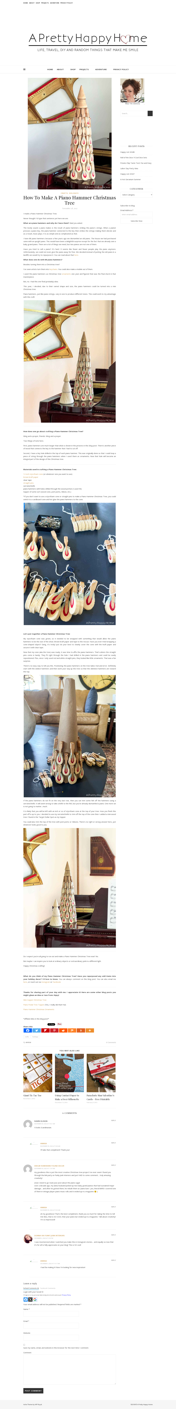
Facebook (57, 982)
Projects (45, 3)
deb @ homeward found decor (49, 1166)
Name (26, 1309)
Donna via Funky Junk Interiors (49, 1235)
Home (25, 3)
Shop (38, 3)
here (76, 255)
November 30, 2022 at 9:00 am (50, 1146)
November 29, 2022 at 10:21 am (44, 1124)
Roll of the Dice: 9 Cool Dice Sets (133, 157)
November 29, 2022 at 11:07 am (44, 1168)
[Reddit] (63, 1030)
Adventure (54, 3)
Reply (113, 1120)
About (32, 3)
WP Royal (38, 1404)
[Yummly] (81, 1030)
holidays (74, 193)
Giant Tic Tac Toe (32, 1095)
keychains (53, 269)
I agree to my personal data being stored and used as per (48, 1295)
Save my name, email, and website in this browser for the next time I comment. (56, 1348)
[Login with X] (30, 1299)
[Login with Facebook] (26, 1299)
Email (26, 1321)
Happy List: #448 (127, 152)
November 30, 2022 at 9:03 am (50, 1210)
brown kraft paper (30, 477)
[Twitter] (36, 1030)
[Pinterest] (54, 1030)
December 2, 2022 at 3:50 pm (43, 1238)
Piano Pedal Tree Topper (33, 1004)
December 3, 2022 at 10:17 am (50, 1263)
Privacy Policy (66, 3)
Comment (27, 1352)
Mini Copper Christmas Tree (34, 1000)
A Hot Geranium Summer (130, 179)
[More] (90, 1030)
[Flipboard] (45, 1030)
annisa (28, 1042)
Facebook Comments (47, 1288)
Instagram (45, 982)
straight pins (28, 483)
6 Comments (111, 1042)
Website (26, 1333)
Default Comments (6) (31, 1288)
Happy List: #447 (127, 174)
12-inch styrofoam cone (33, 474)
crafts (27, 1037)
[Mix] (72, 1030)
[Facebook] (28, 1030)
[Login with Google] (35, 1299)
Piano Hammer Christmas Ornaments (38, 1009)
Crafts (64, 193)
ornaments (66, 274)
